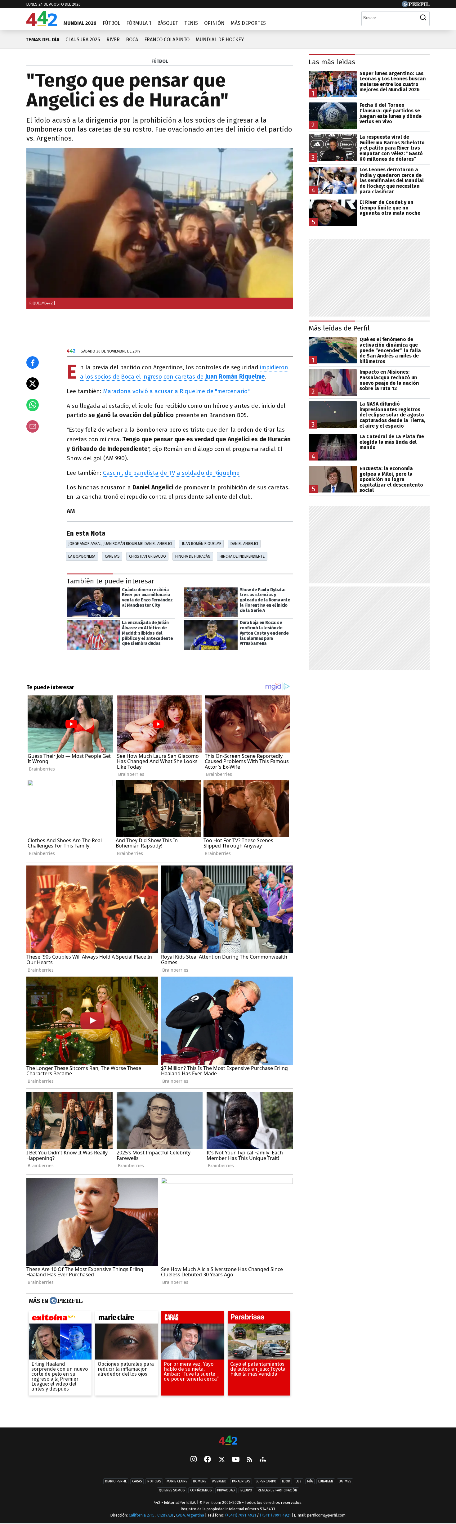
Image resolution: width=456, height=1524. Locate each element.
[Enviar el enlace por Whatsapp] (32, 405)
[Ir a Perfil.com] (416, 5)
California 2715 (142, 1515)
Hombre (199, 1482)
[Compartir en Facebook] (32, 362)
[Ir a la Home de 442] (41, 24)
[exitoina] (60, 1319)
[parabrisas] (259, 1319)
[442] (228, 1441)
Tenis (191, 23)
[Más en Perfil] (65, 1301)
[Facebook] (207, 1460)
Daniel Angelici (244, 543)
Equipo (246, 1491)
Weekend (219, 1482)
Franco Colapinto (167, 40)
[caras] (192, 1319)
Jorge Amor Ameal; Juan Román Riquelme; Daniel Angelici (120, 543)
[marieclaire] (126, 1319)
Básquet (167, 23)
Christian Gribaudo (147, 556)
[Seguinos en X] (221, 1460)
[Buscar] (423, 17)
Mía (310, 1482)
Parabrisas (241, 1482)
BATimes (345, 1482)
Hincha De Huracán (192, 556)
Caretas (112, 556)
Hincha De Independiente (242, 556)
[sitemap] (263, 1460)
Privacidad (226, 1491)
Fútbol (111, 23)
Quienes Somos (172, 1491)
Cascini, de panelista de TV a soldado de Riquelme (171, 472)
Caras (137, 1482)
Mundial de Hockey (220, 40)
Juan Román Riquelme (201, 543)
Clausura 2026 (82, 40)
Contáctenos (201, 1491)
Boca (132, 40)
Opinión (214, 23)
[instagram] (193, 1460)
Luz (299, 1482)
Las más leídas (332, 62)
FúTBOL (159, 61)
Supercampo (266, 1482)
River (113, 40)
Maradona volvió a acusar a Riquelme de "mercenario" (176, 391)
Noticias (154, 1482)
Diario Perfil (116, 1482)
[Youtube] (235, 1460)
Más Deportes (248, 23)
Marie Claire (177, 1482)
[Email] (32, 426)
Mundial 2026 (80, 23)
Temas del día (42, 40)
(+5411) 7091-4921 (240, 1515)
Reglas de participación (277, 1491)
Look (286, 1482)
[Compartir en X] (32, 383)
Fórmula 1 (138, 23)
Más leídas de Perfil (339, 328)
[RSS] (249, 1460)
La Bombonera (81, 556)
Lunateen (325, 1482)
